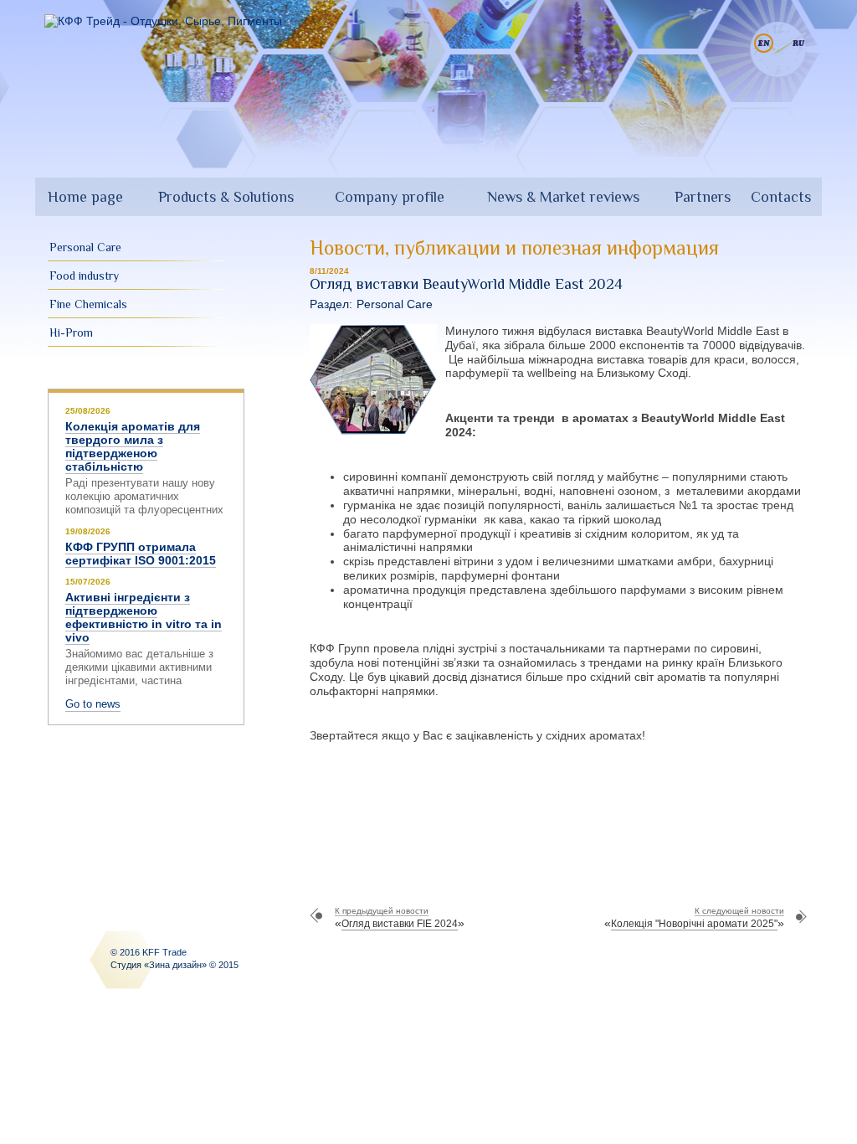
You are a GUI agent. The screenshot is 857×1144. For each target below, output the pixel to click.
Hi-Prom (71, 332)
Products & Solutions (226, 196)
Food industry (84, 275)
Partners (703, 196)
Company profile (389, 196)
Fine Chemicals (88, 304)
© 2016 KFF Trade (148, 952)
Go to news (93, 704)
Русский (799, 43)
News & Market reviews (563, 196)
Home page (85, 196)
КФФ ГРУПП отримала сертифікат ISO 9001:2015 (140, 553)
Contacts (781, 196)
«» (399, 918)
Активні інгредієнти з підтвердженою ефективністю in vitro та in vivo (143, 617)
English (764, 43)
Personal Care (85, 247)
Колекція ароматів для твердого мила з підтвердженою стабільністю (132, 446)
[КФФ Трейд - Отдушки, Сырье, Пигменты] (163, 20)
